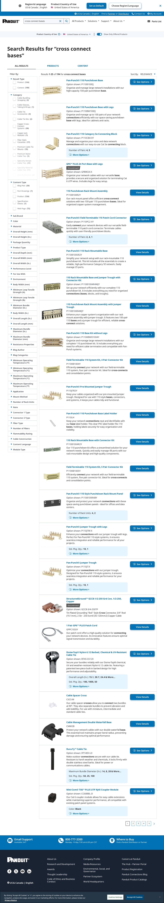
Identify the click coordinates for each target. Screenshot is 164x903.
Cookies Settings (115, 897)
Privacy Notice (11, 900)
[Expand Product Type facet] (11, 247)
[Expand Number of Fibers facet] (11, 428)
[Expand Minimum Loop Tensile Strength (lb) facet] (11, 297)
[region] (82, 897)
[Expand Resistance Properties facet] (11, 344)
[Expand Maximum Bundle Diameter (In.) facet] (11, 329)
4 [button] (143, 823)
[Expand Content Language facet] (11, 444)
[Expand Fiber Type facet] (11, 423)
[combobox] (44, 21)
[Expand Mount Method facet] (11, 397)
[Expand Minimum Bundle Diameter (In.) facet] (11, 305)
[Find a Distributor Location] (112, 840)
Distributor (123, 13)
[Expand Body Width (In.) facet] (11, 313)
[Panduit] (11, 20)
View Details (142, 192)
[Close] (160, 897)
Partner (111, 13)
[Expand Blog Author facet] (11, 350)
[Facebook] (9, 873)
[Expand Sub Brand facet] (11, 216)
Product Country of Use (49, 34)
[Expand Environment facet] (11, 279)
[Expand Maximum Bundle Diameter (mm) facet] (11, 337)
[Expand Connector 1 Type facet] (11, 412)
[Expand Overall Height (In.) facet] (11, 237)
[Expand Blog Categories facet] (11, 355)
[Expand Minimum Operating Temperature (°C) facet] (11, 368)
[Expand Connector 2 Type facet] (11, 418)
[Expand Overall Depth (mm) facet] (11, 253)
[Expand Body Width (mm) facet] (11, 284)
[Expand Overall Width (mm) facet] (11, 258)
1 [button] (127, 823)
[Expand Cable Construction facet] (11, 439)
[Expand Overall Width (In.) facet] (11, 263)
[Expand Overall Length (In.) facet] (11, 318)
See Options (143, 81)
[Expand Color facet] (11, 221)
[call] (61, 840)
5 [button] (149, 823)
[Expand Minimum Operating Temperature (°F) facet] (11, 360)
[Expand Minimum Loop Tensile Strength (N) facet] (11, 290)
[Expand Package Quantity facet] (11, 242)
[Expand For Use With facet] (11, 274)
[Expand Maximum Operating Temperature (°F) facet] (11, 383)
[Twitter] (16, 873)
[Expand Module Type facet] (11, 449)
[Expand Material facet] (11, 226)
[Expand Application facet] (11, 391)
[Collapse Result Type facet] (11, 79)
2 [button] (133, 823)
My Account (155, 13)
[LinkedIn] (29, 873)
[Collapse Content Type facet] (11, 182)
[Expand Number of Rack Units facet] (11, 402)
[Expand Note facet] (11, 407)
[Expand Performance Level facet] (11, 269)
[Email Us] (10, 840)
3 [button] (138, 823)
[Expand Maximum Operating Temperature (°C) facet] (11, 376)
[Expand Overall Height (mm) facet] (11, 231)
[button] (60, 21)
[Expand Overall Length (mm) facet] (11, 323)
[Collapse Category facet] (11, 95)
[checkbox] (14, 82)
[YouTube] (22, 873)
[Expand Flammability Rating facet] (11, 433)
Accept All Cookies (134, 897)
